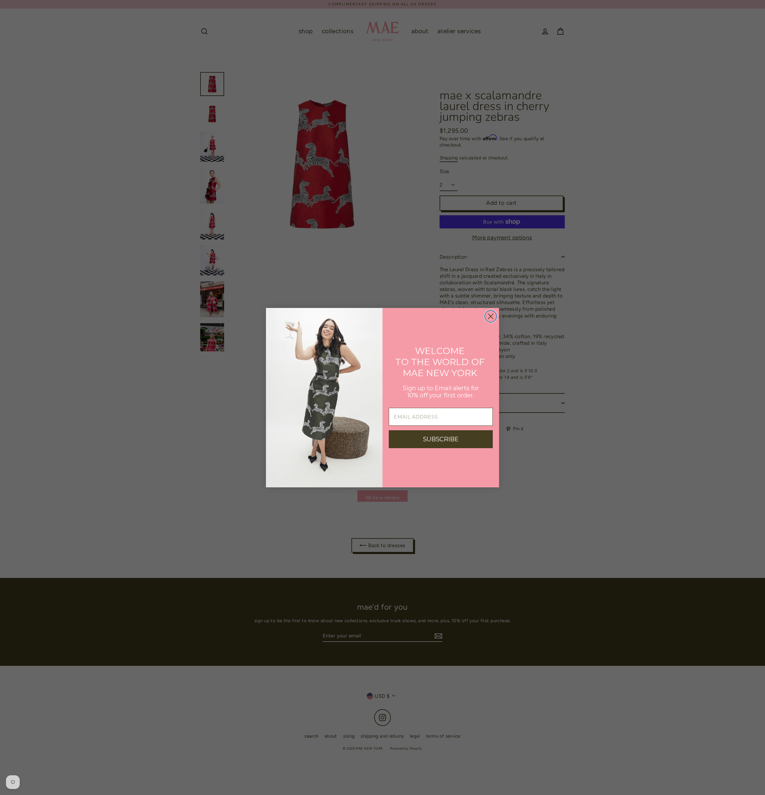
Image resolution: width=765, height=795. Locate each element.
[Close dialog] (491, 316)
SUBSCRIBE (441, 439)
